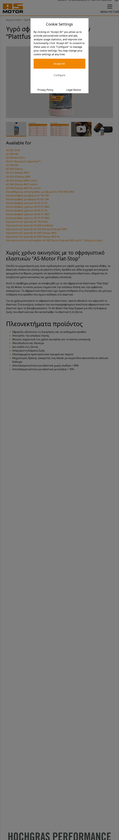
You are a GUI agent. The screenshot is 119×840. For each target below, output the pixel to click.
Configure (59, 75)
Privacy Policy (45, 90)
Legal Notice (73, 90)
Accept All (59, 63)
